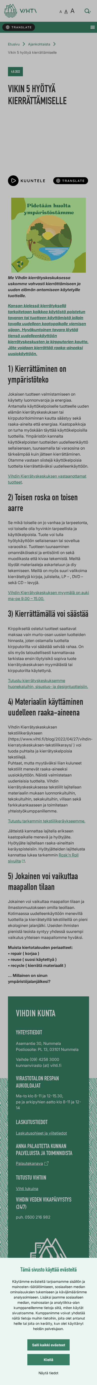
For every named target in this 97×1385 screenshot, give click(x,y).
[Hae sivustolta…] (88, 10)
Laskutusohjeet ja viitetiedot (41, 1133)
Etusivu (14, 44)
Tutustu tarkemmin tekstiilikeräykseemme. (46, 820)
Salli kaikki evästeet (48, 1345)
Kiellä (48, 1360)
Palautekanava (29, 1163)
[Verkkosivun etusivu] (20, 11)
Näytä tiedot (48, 1373)
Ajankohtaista (39, 44)
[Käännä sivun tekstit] (18, 27)
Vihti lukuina (27, 1188)
